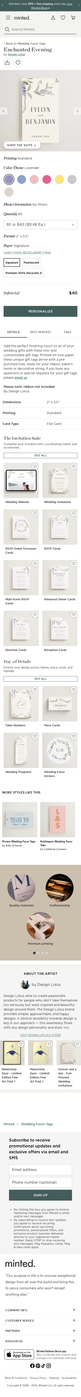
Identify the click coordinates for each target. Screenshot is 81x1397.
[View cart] (72, 17)
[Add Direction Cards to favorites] (35, 614)
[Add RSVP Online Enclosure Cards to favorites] (35, 513)
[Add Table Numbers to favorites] (35, 689)
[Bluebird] (21, 179)
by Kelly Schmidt (12, 845)
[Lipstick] (46, 179)
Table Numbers (15, 725)
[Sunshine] (59, 179)
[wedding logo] (22, 18)
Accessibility (69, 1378)
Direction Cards (15, 650)
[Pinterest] (37, 1365)
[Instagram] (48, 1365)
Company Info (16, 1310)
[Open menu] (8, 17)
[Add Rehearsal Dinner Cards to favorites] (73, 563)
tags (67, 332)
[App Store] (19, 1354)
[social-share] (7, 62)
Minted (9, 1124)
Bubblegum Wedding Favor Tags (56, 843)
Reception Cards (55, 650)
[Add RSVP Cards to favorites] (73, 513)
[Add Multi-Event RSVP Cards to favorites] (35, 563)
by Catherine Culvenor (53, 849)
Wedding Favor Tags (37, 1124)
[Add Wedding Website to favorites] (35, 466)
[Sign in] (53, 17)
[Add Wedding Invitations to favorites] (73, 466)
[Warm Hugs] (9, 192)
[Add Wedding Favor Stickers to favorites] (73, 736)
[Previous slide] (3, 111)
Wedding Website (17, 502)
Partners (12, 1331)
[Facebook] (32, 1365)
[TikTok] (43, 1365)
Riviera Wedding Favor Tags (18, 841)
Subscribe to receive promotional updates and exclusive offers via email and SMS (38, 1149)
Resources (14, 1341)
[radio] (12, 262)
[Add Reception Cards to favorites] (73, 614)
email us (20, 377)
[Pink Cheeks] (34, 179)
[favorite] (18, 62)
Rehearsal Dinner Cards (59, 599)
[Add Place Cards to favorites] (73, 689)
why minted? (40, 332)
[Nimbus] (72, 179)
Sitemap (54, 1378)
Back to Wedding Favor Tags (25, 43)
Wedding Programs (18, 772)
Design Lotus (16, 54)
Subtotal (11, 293)
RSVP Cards (52, 548)
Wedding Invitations (57, 502)
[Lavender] (9, 179)
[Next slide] (77, 111)
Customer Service (19, 1320)
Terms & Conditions (15, 1378)
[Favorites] (63, 17)
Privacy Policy (38, 1378)
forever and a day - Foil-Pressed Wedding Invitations (67, 1077)
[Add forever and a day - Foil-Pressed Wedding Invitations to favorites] (77, 1044)
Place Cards (52, 725)
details (13, 332)
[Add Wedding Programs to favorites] (35, 736)
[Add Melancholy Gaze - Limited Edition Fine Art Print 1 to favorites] (21, 1044)
